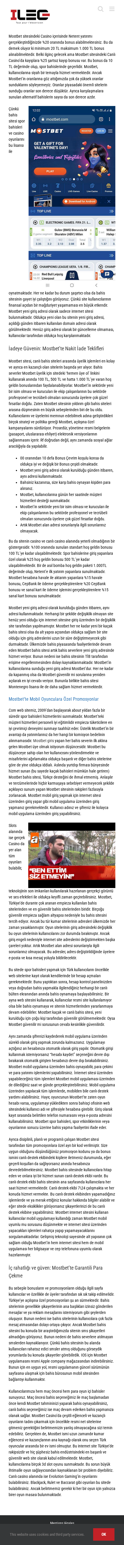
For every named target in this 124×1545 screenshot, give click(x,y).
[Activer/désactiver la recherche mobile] (101, 9)
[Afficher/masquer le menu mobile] (112, 9)
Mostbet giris (43, 740)
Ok (104, 1534)
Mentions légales (62, 1523)
